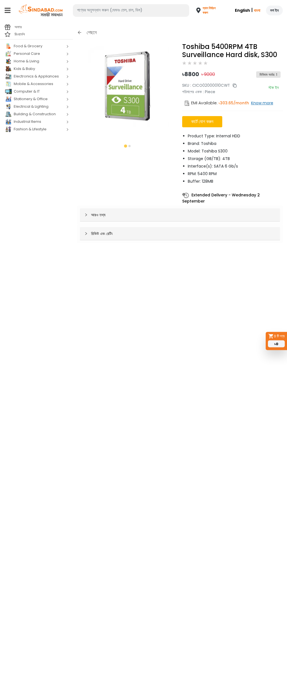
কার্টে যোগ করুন (202, 121)
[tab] (125, 145)
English (242, 10)
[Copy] (233, 85)
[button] (202, 10)
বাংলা (257, 10)
